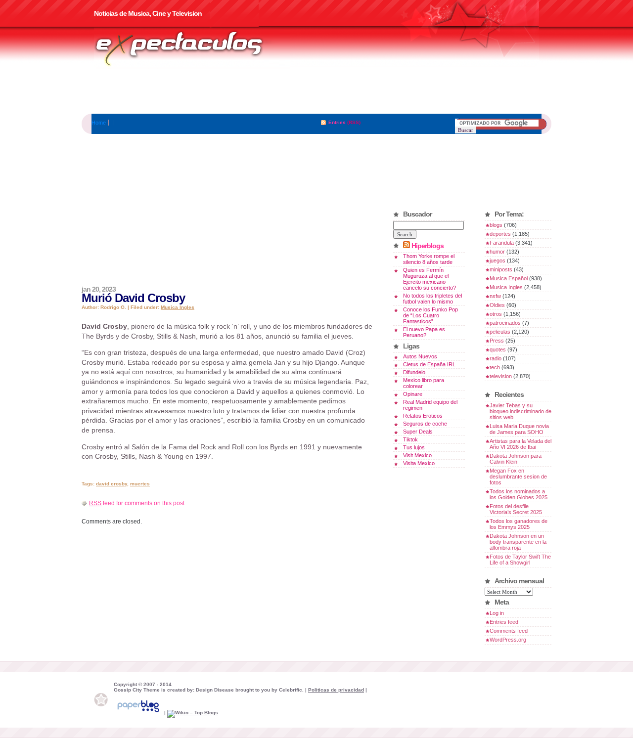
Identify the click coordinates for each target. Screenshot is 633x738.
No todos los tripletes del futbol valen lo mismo (432, 298)
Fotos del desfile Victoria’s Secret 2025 (516, 509)
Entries (337, 122)
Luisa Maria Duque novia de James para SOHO (519, 429)
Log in (497, 613)
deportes (500, 234)
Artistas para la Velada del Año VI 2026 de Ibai (520, 444)
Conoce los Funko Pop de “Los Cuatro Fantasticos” (430, 315)
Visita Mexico (419, 463)
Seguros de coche (425, 424)
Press (497, 341)
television (501, 376)
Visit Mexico (417, 455)
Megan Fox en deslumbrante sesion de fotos (518, 476)
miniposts (501, 269)
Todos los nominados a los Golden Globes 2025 (518, 494)
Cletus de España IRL (429, 364)
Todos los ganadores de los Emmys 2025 (518, 524)
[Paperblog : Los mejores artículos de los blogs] (139, 712)
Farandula (502, 243)
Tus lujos (414, 447)
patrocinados (505, 323)
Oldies (497, 305)
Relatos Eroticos (423, 416)
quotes (498, 349)
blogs (496, 225)
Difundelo (414, 372)
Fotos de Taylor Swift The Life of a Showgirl (520, 559)
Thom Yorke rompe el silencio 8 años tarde (428, 259)
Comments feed (509, 631)
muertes (140, 483)
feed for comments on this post (136, 503)
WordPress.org (508, 640)
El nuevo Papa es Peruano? (424, 332)
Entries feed (504, 622)
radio (495, 358)
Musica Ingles (177, 307)
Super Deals (418, 431)
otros (496, 314)
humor (497, 252)
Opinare (412, 394)
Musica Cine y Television (192, 48)
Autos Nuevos (420, 356)
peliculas (500, 332)
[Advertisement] (316, 91)
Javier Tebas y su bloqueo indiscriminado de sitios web (520, 411)
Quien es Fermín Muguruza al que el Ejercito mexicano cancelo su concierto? (429, 279)
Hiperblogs (427, 246)
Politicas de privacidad (336, 690)
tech (495, 367)
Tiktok (410, 439)
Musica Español (509, 278)
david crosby (111, 483)
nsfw (495, 296)
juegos (497, 260)
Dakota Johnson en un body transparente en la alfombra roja (518, 542)
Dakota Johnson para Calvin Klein (516, 459)
